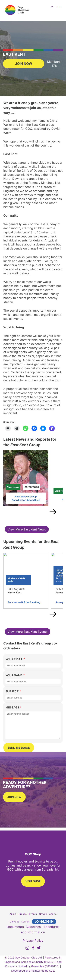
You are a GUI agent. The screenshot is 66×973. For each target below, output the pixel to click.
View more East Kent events (28, 631)
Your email (15, 659)
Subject (13, 691)
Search (25, 921)
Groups (22, 914)
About (13, 914)
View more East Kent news (27, 529)
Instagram (27, 948)
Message (13, 707)
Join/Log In (44, 921)
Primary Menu (61, 9)
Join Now (23, 64)
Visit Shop (33, 881)
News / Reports (47, 914)
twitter (39, 948)
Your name (15, 675)
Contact (14, 921)
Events (33, 914)
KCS (51, 970)
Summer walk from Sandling (24, 602)
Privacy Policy (33, 940)
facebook (33, 948)
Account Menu (54, 9)
